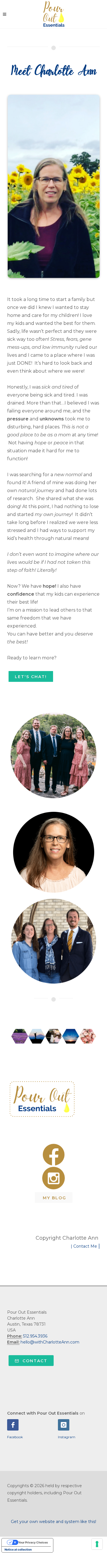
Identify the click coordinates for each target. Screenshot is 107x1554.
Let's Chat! (31, 676)
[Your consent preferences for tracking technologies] (97, 1544)
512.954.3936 (35, 1336)
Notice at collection (18, 1549)
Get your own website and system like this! (53, 1521)
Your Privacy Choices (33, 1542)
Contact (34, 1360)
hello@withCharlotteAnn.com (50, 1342)
